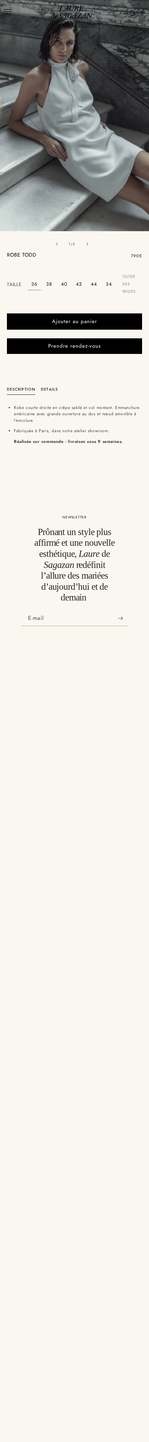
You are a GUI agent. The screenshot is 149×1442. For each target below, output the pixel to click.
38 (49, 284)
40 (64, 284)
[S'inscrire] (120, 618)
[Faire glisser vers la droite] (87, 244)
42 (79, 284)
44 (94, 284)
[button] (121, 12)
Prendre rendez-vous (74, 346)
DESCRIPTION (21, 389)
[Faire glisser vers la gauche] (56, 244)
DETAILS (49, 389)
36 (34, 284)
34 (109, 284)
